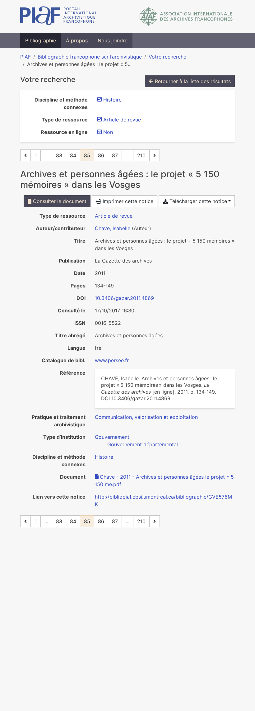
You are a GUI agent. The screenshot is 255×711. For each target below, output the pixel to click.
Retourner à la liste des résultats (192, 81)
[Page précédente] (25, 155)
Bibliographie (40, 40)
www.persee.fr (112, 360)
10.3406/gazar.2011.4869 (124, 298)
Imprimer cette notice (127, 201)
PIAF (25, 57)
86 (101, 155)
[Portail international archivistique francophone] (58, 16)
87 (115, 155)
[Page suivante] (154, 155)
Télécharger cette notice (197, 201)
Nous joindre (113, 40)
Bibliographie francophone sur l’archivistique (90, 57)
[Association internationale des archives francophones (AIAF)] (186, 16)
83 (59, 155)
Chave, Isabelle (112, 228)
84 (73, 155)
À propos (77, 40)
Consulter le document (58, 201)
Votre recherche (167, 57)
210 (141, 155)
